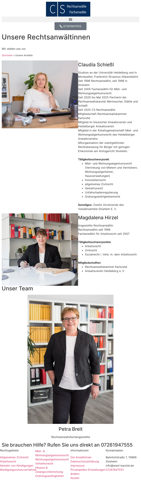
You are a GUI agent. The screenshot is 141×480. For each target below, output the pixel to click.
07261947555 (117, 445)
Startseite (7, 55)
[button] (70, 19)
